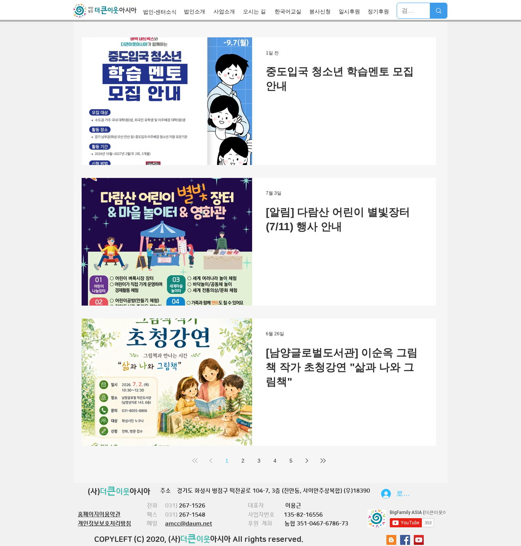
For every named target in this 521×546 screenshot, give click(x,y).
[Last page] (323, 461)
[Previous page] (211, 461)
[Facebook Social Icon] (405, 540)
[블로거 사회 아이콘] (391, 540)
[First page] (195, 461)
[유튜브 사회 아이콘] (419, 540)
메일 (156, 523)
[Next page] (307, 461)
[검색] (438, 10)
